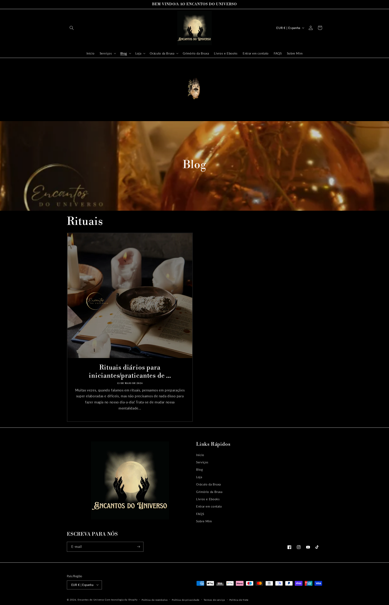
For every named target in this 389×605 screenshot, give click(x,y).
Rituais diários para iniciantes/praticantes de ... (130, 372)
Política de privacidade (185, 599)
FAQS (200, 514)
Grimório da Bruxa (209, 492)
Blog (199, 469)
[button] (71, 27)
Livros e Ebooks (208, 499)
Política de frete (239, 599)
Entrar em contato (209, 506)
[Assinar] (138, 547)
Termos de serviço (214, 599)
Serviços (202, 462)
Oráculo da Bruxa (208, 484)
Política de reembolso (155, 599)
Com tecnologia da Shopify (121, 599)
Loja (199, 477)
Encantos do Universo (91, 599)
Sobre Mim (204, 521)
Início (200, 455)
